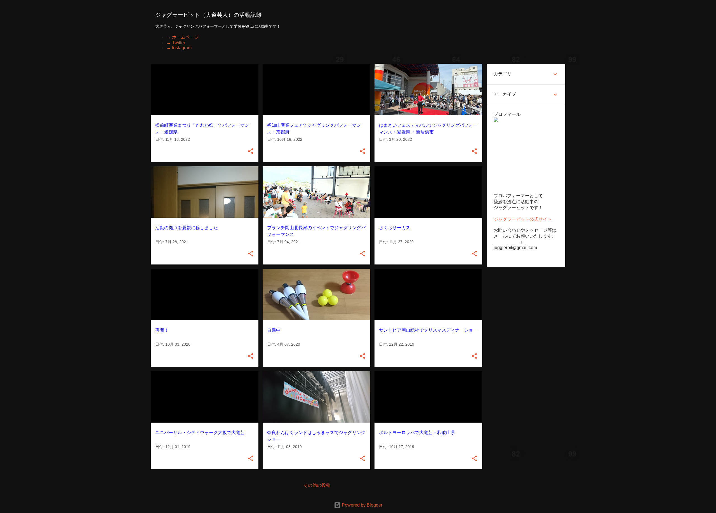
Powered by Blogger (361, 505)
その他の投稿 (316, 485)
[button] (250, 151)
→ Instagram (179, 47)
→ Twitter (175, 42)
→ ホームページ (182, 37)
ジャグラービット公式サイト (523, 219)
